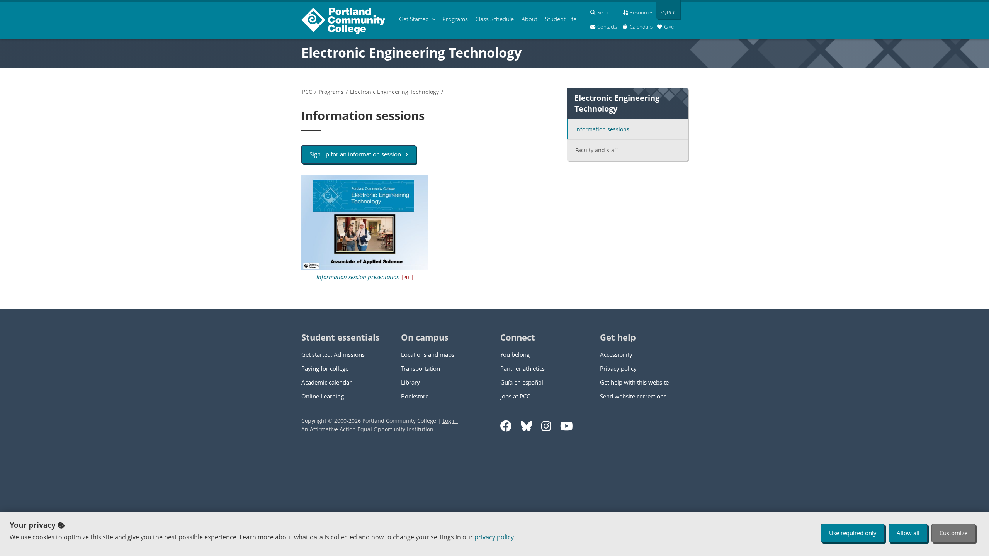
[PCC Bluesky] (526, 426)
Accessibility (616, 354)
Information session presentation (364, 277)
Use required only (853, 533)
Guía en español (521, 382)
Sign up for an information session (355, 154)
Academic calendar (326, 382)
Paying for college (324, 368)
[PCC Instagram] (546, 426)
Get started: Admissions (333, 354)
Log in (450, 420)
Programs (331, 91)
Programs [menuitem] (455, 19)
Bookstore (414, 396)
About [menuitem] (529, 19)
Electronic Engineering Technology (411, 52)
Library (410, 382)
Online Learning (322, 396)
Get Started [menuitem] (414, 19)
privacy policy (493, 537)
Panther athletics (522, 368)
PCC (307, 91)
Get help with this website (634, 382)
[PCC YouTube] (566, 426)
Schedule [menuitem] (495, 19)
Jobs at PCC (515, 396)
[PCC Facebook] (505, 426)
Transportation (420, 368)
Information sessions (602, 129)
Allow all (908, 533)
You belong (515, 354)
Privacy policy (618, 368)
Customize (953, 533)
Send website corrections (633, 396)
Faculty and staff (596, 150)
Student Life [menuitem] (560, 19)
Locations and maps (427, 354)
